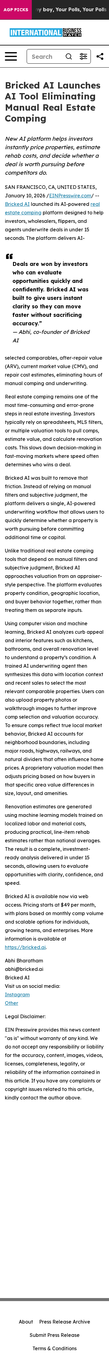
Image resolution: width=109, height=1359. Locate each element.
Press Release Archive (64, 1322)
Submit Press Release (55, 1335)
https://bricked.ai (25, 947)
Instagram (17, 995)
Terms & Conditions (54, 1348)
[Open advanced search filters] (83, 56)
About (26, 1322)
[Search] (68, 56)
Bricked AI (17, 204)
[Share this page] (100, 56)
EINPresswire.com (70, 196)
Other (11, 1003)
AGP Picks (16, 9)
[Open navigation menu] (11, 56)
